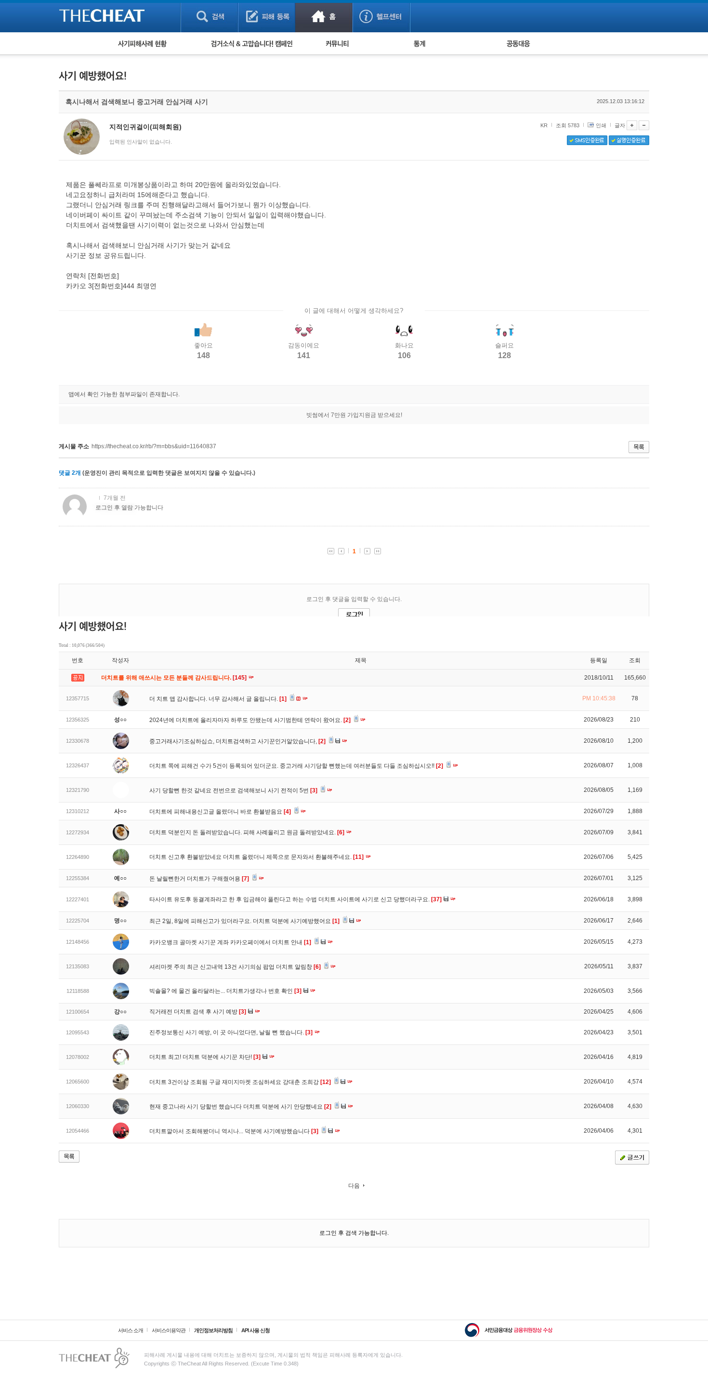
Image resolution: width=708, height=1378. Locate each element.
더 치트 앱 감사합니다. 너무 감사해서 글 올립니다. (218, 699)
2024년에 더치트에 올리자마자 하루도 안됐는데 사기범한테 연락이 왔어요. (250, 720)
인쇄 (601, 125)
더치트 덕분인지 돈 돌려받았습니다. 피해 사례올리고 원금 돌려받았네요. (246, 832)
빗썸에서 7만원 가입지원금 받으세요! (354, 415)
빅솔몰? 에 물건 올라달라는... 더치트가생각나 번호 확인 (225, 991)
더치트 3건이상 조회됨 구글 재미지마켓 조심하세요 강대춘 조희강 (240, 1082)
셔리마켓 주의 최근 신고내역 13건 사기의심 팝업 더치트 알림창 (235, 966)
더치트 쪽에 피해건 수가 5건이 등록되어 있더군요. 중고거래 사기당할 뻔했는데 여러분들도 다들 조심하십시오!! (296, 766)
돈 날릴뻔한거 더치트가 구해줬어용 (199, 878)
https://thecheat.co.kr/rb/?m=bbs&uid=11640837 (154, 446)
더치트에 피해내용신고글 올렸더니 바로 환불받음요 (220, 811)
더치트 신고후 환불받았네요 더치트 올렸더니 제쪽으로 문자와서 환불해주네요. (256, 857)
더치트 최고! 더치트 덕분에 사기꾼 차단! (205, 1057)
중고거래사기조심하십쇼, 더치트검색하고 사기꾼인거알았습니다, (237, 741)
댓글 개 (70, 472)
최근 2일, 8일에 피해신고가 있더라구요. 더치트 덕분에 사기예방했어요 (244, 921)
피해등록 (266, 16)
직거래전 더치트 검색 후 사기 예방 (197, 1011)
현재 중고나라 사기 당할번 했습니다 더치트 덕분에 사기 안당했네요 (240, 1106)
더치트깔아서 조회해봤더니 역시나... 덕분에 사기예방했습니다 (233, 1131)
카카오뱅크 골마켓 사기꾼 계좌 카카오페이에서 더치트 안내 (230, 942)
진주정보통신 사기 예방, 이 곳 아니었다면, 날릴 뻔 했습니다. (231, 1032)
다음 (354, 1185)
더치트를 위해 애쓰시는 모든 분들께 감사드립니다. (174, 677)
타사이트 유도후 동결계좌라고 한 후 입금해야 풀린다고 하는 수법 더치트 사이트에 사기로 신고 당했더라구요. (295, 899)
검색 (209, 16)
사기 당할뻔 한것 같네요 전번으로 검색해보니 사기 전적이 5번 (233, 790)
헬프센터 (381, 16)
